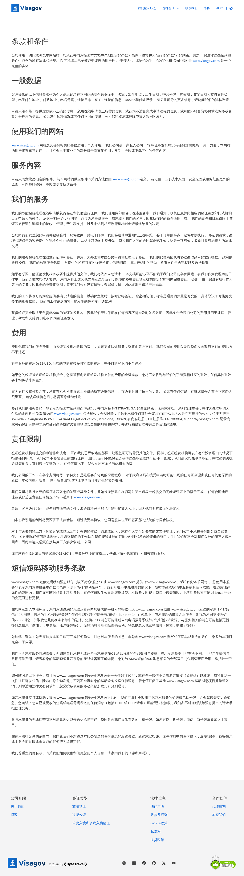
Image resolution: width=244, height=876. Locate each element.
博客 (207, 8)
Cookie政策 (159, 823)
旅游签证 (79, 806)
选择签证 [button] (168, 8)
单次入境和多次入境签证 (91, 823)
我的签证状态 (147, 8)
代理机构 (219, 806)
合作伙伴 (219, 798)
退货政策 (157, 840)
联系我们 (191, 8)
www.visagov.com (206, 61)
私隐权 (155, 831)
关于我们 (17, 806)
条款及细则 (159, 814)
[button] (224, 8)
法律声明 (157, 806)
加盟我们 (219, 814)
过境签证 (79, 814)
